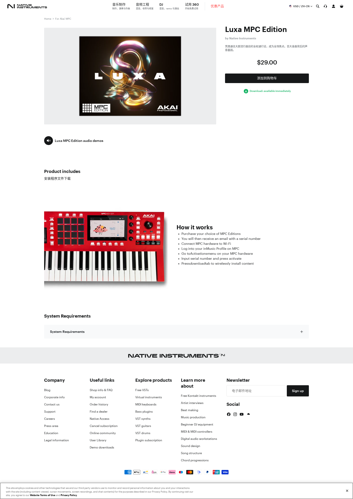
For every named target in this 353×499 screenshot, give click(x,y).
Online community (103, 433)
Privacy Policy (69, 495)
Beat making (189, 410)
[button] (73, 140)
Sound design (190, 445)
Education (51, 433)
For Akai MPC (63, 18)
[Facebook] (229, 414)
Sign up (298, 390)
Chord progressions (195, 460)
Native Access (99, 418)
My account (98, 397)
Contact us (52, 404)
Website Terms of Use (42, 495)
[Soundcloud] (248, 414)
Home (47, 18)
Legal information (56, 440)
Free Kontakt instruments (198, 395)
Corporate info (54, 397)
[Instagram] (235, 414)
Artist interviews (192, 402)
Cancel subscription (104, 425)
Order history (99, 404)
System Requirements (67, 331)
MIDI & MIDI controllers (196, 431)
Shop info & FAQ (101, 390)
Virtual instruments (148, 397)
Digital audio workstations (199, 438)
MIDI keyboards (145, 404)
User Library (98, 440)
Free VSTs (142, 390)
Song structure (191, 453)
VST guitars (143, 425)
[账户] (333, 6)
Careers (49, 418)
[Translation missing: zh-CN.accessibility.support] (325, 6)
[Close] (347, 491)
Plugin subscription (148, 440)
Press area (51, 425)
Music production (193, 417)
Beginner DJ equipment (197, 424)
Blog (47, 390)
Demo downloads (102, 447)
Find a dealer (99, 411)
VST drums (142, 433)
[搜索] (318, 6)
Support (50, 411)
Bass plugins (144, 411)
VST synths (143, 418)
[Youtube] (241, 414)
